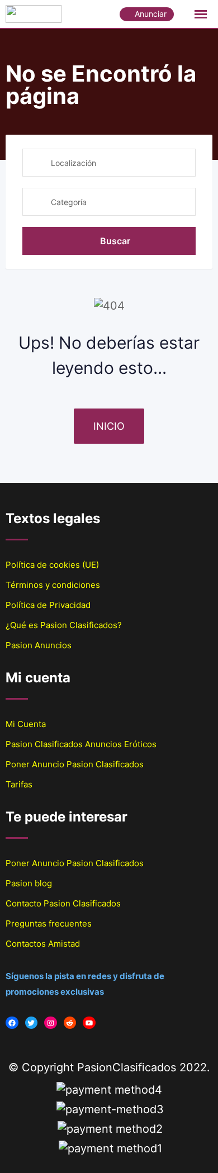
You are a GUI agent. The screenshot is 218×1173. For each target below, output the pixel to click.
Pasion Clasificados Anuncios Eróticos (81, 744)
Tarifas (19, 784)
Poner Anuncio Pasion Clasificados (75, 764)
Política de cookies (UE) (52, 564)
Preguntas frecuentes (49, 923)
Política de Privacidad (48, 605)
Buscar (115, 240)
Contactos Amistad (43, 943)
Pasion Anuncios (39, 645)
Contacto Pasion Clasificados (63, 903)
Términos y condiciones (53, 585)
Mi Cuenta (26, 724)
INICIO (109, 426)
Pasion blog (29, 883)
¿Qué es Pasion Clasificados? (64, 625)
